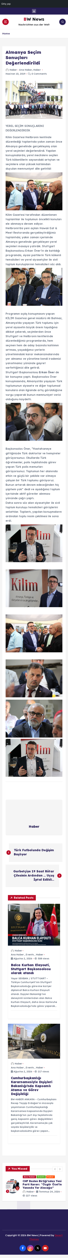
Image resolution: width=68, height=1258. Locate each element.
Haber (13, 69)
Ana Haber (25, 69)
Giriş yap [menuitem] (6, 3)
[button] (55, 1169)
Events (30, 954)
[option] (34, 1184)
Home (6, 33)
